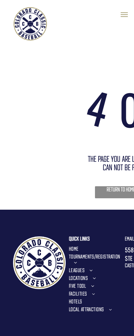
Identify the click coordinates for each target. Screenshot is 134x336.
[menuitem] (94, 249)
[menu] (124, 14)
